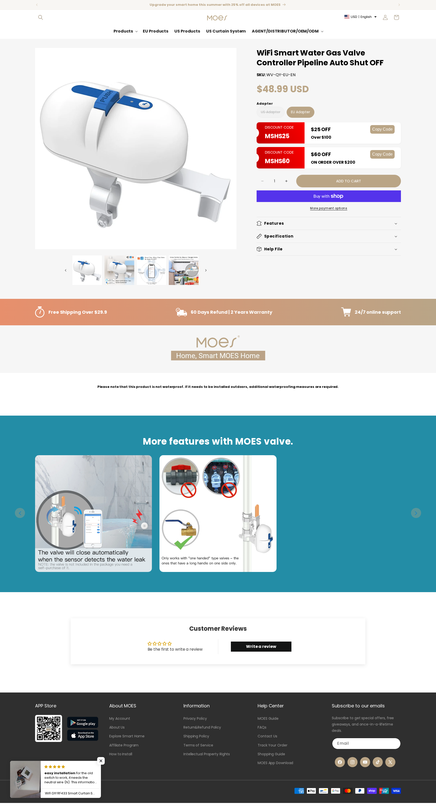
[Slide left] (65, 270)
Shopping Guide (271, 754)
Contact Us (267, 736)
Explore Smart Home (127, 736)
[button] (40, 17)
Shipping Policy (196, 736)
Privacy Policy (195, 718)
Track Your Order (272, 745)
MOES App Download (275, 762)
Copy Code (382, 129)
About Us (117, 727)
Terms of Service (198, 745)
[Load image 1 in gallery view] (87, 270)
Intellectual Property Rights (206, 754)
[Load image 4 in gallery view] (184, 270)
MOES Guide (268, 718)
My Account (119, 718)
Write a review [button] (261, 646)
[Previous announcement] (36, 5)
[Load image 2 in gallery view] (119, 270)
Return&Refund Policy (202, 727)
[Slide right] (205, 270)
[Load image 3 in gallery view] (152, 270)
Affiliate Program (124, 745)
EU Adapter (300, 111)
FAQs (262, 727)
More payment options (328, 208)
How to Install (120, 754)
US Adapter (270, 113)
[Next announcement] (399, 5)
